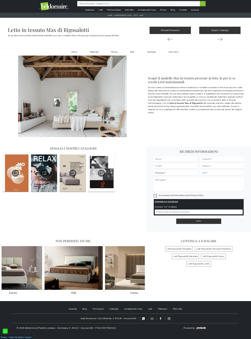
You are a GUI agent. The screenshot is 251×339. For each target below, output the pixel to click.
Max (141, 15)
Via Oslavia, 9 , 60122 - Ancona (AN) (75, 328)
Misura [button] (114, 51)
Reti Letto (177, 308)
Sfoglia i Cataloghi (220, 30)
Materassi (89, 10)
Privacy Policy (197, 195)
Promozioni (98, 308)
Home (110, 15)
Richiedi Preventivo (170, 30)
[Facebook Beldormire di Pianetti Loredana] (161, 318)
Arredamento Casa (147, 10)
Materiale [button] (94, 51)
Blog (173, 10)
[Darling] (220, 39)
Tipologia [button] (151, 51)
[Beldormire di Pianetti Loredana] (54, 6)
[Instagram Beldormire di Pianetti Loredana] (169, 318)
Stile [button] (132, 51)
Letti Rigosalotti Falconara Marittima (213, 248)
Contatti (183, 10)
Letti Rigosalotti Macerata (185, 256)
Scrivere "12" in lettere (166, 206)
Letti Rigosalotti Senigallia (179, 248)
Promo (163, 10)
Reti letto (129, 10)
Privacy (4, 337)
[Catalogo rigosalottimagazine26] (72, 173)
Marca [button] (74, 51)
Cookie (11, 337)
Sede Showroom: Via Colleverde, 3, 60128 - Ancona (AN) (108, 318)
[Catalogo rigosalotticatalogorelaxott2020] (44, 173)
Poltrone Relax (114, 10)
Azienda (195, 10)
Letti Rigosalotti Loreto (199, 263)
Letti (101, 10)
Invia (198, 221)
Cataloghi (113, 308)
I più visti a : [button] (174, 51)
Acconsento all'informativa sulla (181, 195)
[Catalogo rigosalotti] (101, 173)
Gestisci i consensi (25, 337)
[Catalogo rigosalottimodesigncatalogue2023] (15, 173)
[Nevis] (170, 39)
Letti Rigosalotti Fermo (213, 256)
